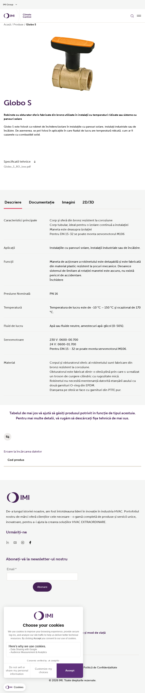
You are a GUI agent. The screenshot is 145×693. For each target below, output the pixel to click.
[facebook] (30, 542)
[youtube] (15, 542)
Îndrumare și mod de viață (87, 632)
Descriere (13, 202)
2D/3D (88, 202)
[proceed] (35, 162)
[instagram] (22, 542)
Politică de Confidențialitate (100, 667)
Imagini (68, 202)
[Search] (132, 15)
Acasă (7, 24)
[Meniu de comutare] (139, 15)
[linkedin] (7, 542)
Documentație (41, 202)
